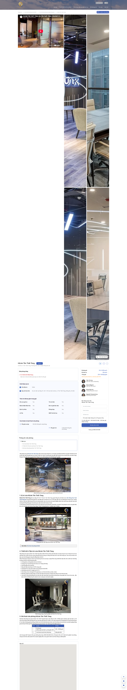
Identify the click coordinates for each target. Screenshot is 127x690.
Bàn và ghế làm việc (54, 405)
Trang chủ (20, 12)
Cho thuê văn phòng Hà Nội (33, 545)
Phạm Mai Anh (89, 389)
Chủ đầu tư (24, 387)
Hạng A (39, 363)
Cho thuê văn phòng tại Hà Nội (30, 12)
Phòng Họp (51, 409)
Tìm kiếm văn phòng (103, 12)
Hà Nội (55, 7)
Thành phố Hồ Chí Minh (65, 7)
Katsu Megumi (90, 385)
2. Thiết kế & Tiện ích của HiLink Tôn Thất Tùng (32, 446)
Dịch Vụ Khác (23, 409)
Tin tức (100, 7)
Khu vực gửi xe (23, 402)
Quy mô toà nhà (26, 391)
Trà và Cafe (52, 402)
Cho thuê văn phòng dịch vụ (80, 7)
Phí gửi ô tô (53, 428)
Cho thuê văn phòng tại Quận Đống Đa (47, 12)
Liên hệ (106, 7)
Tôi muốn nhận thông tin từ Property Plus (93, 418)
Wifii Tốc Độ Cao (53, 413)
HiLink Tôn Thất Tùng (33, 453)
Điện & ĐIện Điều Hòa (25, 405)
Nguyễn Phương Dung (91, 394)
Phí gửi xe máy (25, 424)
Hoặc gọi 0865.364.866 (94, 429)
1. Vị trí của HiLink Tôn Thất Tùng (29, 443)
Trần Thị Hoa (89, 380)
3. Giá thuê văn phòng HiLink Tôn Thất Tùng (31, 448)
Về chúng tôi (93, 7)
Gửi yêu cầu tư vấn (94, 425)
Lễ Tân (21, 413)
